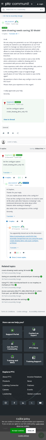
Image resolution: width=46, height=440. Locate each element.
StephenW (10, 102)
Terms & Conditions (8, 311)
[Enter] (3, 9)
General (5, 127)
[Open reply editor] (23, 141)
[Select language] (32, 4)
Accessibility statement (37, 311)
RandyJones (16, 227)
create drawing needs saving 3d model (16, 270)
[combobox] (23, 9)
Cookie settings (22, 311)
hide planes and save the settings (14, 299)
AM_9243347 (9, 22)
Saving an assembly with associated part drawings (21, 276)
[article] (23, 166)
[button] (2, 4)
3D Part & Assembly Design (12, 16)
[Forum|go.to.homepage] (15, 4)
